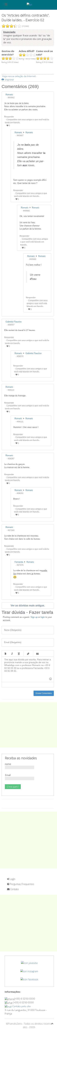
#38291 (20, 493)
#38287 (11, 458)
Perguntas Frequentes (21, 884)
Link (28, 653)
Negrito (5, 653)
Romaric (29, 132)
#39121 (20, 422)
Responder (9, 117)
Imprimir (9, 79)
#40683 (32, 259)
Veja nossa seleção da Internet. (19, 76)
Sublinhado (18, 653)
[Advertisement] (28, 724)
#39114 (11, 390)
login (43, 617)
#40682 (26, 211)
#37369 (11, 530)
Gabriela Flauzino (33, 353)
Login (12, 878)
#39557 (11, 325)
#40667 (20, 135)
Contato (14, 889)
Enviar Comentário (44, 693)
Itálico (12, 653)
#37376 (20, 565)
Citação (37, 653)
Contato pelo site (21, 1006)
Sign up (34, 617)
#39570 (20, 356)
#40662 (11, 98)
